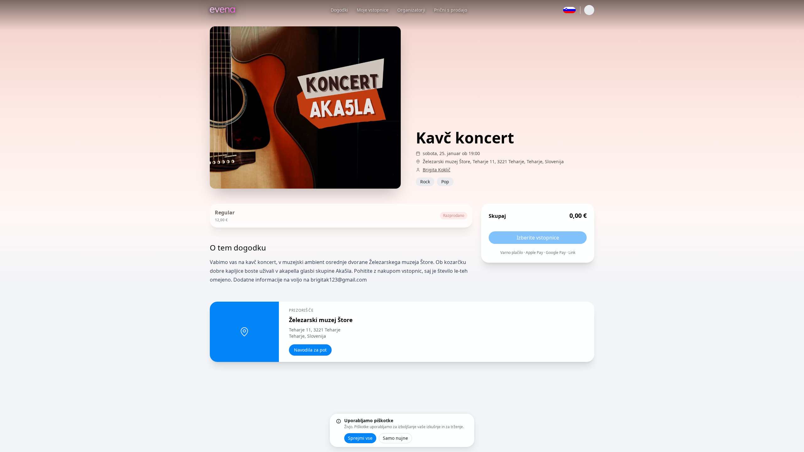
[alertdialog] (402, 430)
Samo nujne (395, 438)
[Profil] (589, 10)
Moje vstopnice (372, 10)
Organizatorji (411, 10)
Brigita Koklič (436, 170)
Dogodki (339, 10)
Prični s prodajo (450, 10)
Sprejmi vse (360, 438)
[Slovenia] (569, 10)
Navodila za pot (310, 350)
